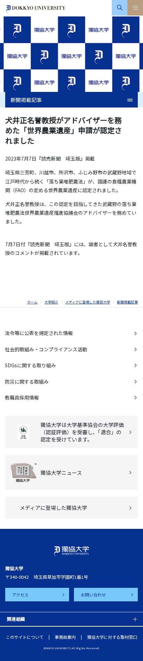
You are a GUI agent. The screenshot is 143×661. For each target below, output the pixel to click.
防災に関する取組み (27, 381)
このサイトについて (24, 637)
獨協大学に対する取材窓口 (112, 637)
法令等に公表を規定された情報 (39, 332)
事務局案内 (65, 637)
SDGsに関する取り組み (30, 365)
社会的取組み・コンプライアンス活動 (46, 349)
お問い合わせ (93, 595)
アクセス (20, 595)
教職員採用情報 (22, 397)
